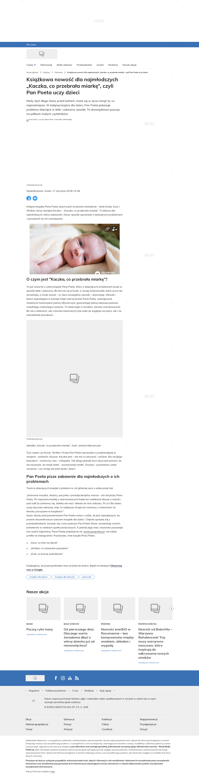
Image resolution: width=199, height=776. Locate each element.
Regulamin (34, 690)
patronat (86, 577)
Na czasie (31, 44)
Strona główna (32, 72)
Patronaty (58, 72)
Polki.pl (105, 724)
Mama (29, 624)
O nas (75, 690)
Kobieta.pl (107, 719)
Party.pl (67, 724)
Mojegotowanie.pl (148, 719)
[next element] (171, 632)
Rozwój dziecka (147, 624)
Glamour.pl (69, 719)
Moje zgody (105, 690)
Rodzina (46, 72)
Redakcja (89, 690)
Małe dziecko (71, 624)
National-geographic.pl (37, 724)
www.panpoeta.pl (94, 531)
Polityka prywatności (56, 690)
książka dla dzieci (39, 577)
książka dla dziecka (65, 577)
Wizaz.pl (68, 729)
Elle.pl (28, 719)
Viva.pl (29, 729)
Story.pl (143, 729)
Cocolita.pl (107, 729)
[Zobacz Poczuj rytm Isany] (43, 608)
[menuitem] (31, 65)
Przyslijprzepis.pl (148, 724)
